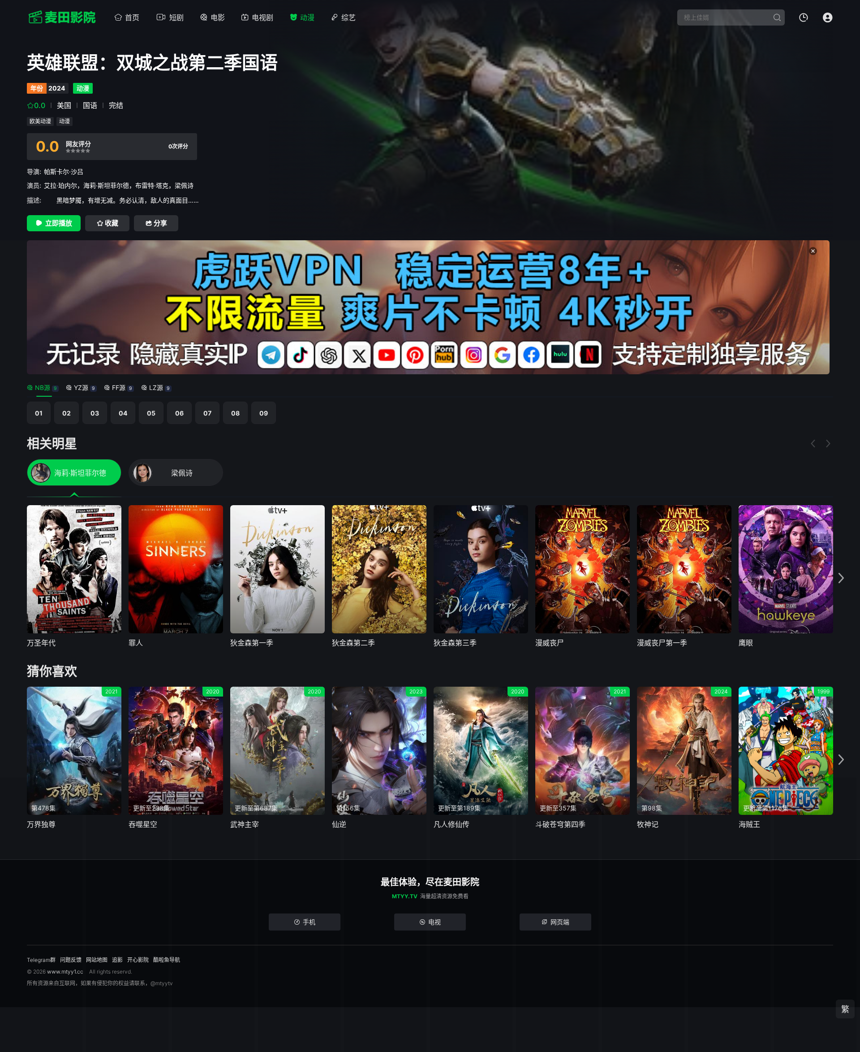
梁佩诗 (184, 185)
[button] (841, 578)
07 (207, 413)
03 (94, 413)
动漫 (307, 17)
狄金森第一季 (251, 642)
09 (263, 413)
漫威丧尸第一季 (662, 642)
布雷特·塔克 (151, 185)
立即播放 (58, 223)
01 (39, 413)
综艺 (348, 17)
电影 (218, 17)
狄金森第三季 (455, 642)
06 (179, 413)
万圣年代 (41, 642)
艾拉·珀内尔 (60, 185)
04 (123, 413)
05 (151, 413)
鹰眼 (746, 642)
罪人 (136, 642)
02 (66, 413)
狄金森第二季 (353, 642)
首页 (132, 17)
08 (235, 413)
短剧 (176, 17)
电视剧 (262, 17)
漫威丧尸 (549, 642)
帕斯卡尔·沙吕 (63, 171)
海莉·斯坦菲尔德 (106, 185)
